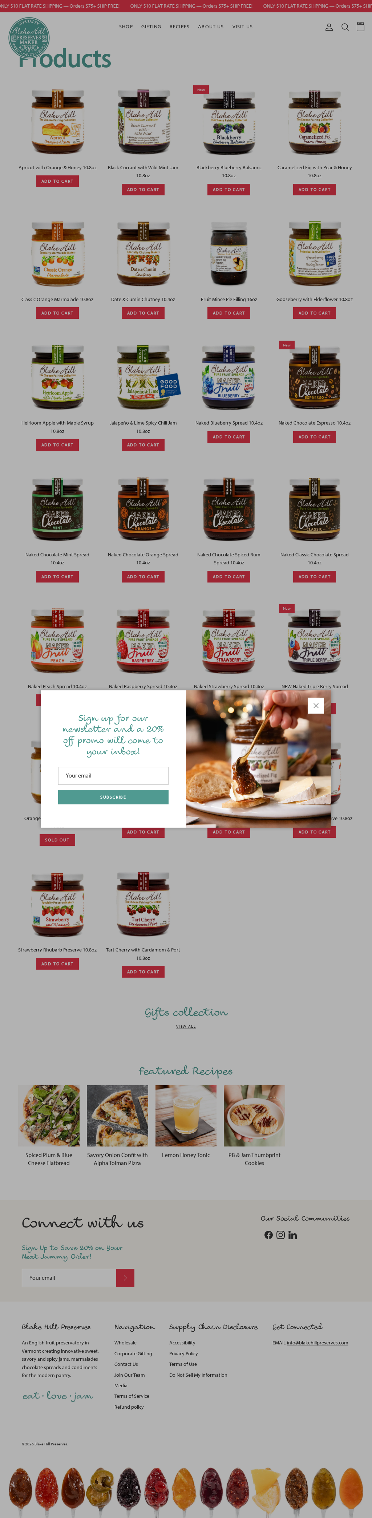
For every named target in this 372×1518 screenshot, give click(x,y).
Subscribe (113, 797)
